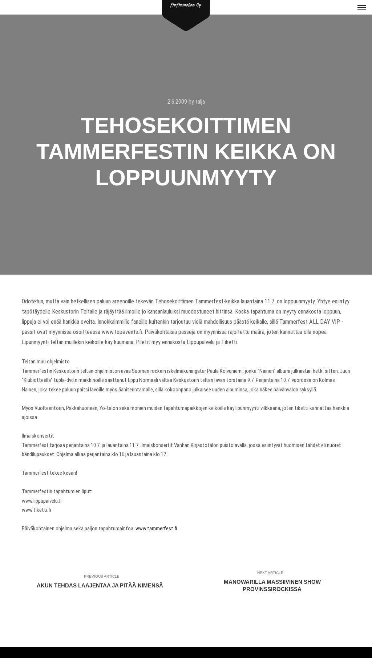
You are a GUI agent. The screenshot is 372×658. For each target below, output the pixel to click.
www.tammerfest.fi (156, 528)
